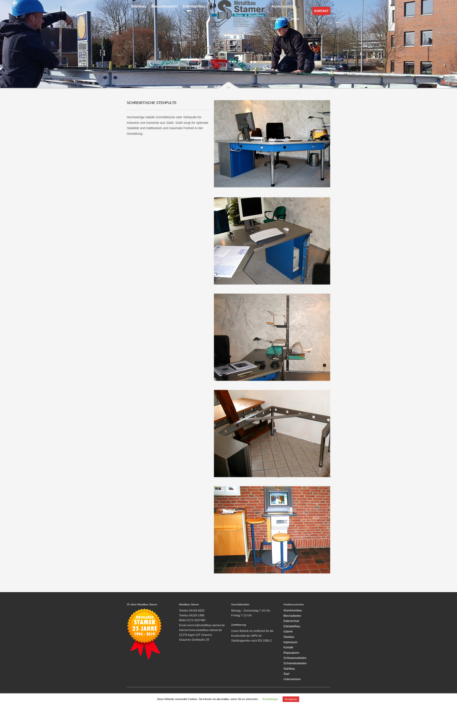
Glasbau (288, 636)
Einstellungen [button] (270, 699)
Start (286, 673)
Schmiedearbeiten (295, 663)
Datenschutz (291, 620)
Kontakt (288, 647)
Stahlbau (289, 668)
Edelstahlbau (291, 626)
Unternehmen (292, 679)
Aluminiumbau (292, 610)
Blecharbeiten (292, 615)
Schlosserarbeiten (295, 657)
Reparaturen (291, 652)
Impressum (290, 642)
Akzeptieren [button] (291, 699)
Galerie (288, 631)
